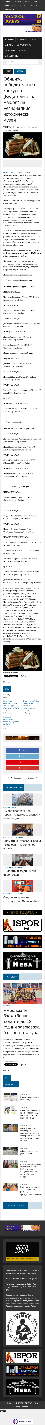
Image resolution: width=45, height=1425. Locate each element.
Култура (18, 2)
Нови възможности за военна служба (21, 1279)
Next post (30, 777)
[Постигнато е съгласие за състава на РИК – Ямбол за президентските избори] (10, 1189)
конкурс (15, 127)
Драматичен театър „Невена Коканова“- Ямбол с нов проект (22, 844)
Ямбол (15, 130)
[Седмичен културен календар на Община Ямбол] (22, 890)
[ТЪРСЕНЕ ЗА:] (22, 62)
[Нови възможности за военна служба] (10, 1099)
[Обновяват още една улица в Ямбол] (10, 1153)
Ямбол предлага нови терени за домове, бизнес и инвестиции (21, 814)
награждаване (33, 127)
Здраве (36, 2)
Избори (34, 6)
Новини (8, 2)
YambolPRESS (17, 172)
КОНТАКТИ (19, 1403)
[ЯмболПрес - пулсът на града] (22, 19)
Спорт (27, 2)
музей (23, 127)
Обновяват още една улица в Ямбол (21, 1306)
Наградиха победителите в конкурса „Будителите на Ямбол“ (11, 720)
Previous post (16, 777)
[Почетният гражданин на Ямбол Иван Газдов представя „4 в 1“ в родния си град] (10, 1113)
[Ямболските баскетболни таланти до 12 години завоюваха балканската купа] (22, 1002)
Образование (10, 6)
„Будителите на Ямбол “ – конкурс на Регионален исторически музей (31, 704)
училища (7, 130)
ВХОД (36, 1403)
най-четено (11, 977)
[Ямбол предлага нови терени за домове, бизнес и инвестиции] (22, 804)
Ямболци (23, 6)
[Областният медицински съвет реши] (22, 864)
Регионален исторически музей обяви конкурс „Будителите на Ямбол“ (11, 704)
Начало (10, 1403)
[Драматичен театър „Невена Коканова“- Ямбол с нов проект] (22, 834)
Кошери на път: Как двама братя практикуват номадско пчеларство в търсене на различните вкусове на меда (22, 1298)
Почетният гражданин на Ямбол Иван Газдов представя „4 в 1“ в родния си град (21, 1287)
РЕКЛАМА (28, 1403)
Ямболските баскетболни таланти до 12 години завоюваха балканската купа (21, 1021)
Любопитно (10, 9)
